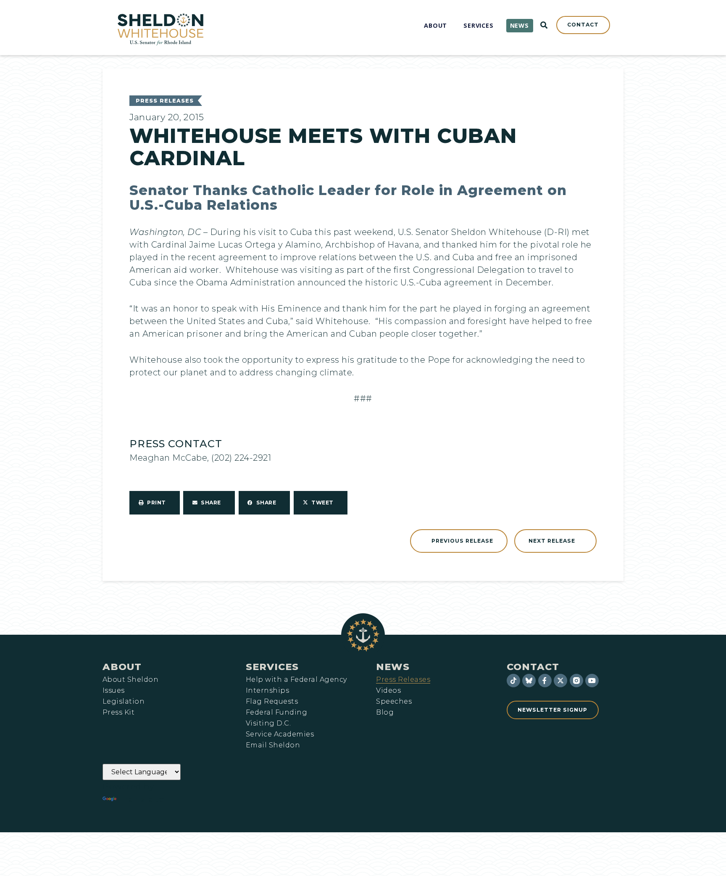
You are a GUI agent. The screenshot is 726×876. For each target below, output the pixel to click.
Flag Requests (272, 701)
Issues (114, 690)
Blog (385, 712)
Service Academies (280, 734)
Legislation (124, 701)
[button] (154, 503)
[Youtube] (592, 680)
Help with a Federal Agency (296, 679)
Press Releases (165, 101)
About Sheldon (130, 679)
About (122, 667)
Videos (388, 690)
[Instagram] (576, 680)
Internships (267, 690)
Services (272, 667)
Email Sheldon (273, 745)
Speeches (394, 701)
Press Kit (118, 712)
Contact (533, 667)
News (393, 667)
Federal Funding (276, 712)
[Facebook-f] (545, 680)
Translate (141, 799)
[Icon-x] (560, 680)
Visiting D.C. (268, 723)
